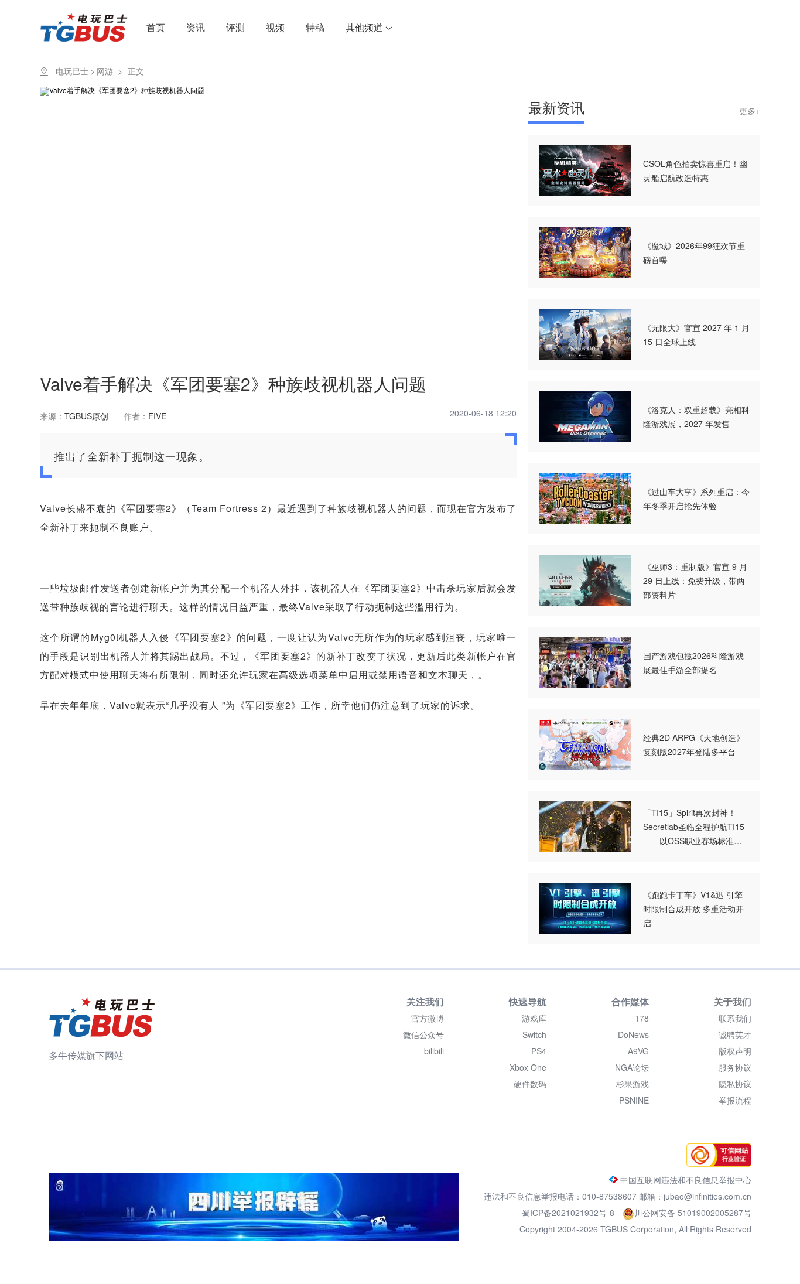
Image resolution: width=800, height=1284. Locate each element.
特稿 (315, 27)
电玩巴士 (72, 71)
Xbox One (528, 1067)
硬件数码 (530, 1084)
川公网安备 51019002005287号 (692, 1212)
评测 (235, 27)
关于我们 (732, 1001)
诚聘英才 (735, 1034)
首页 (155, 27)
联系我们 (735, 1018)
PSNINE (634, 1100)
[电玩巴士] (102, 1016)
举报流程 (735, 1100)
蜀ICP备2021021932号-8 (569, 1212)
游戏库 (534, 1018)
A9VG (638, 1051)
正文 (136, 71)
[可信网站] (716, 1163)
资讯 (195, 27)
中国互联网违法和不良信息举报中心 (684, 1180)
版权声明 (735, 1051)
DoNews (633, 1034)
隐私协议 (735, 1084)
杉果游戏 (632, 1084)
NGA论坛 (632, 1067)
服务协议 (735, 1067)
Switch (534, 1034)
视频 (275, 27)
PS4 (538, 1051)
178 (642, 1018)
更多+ (749, 111)
